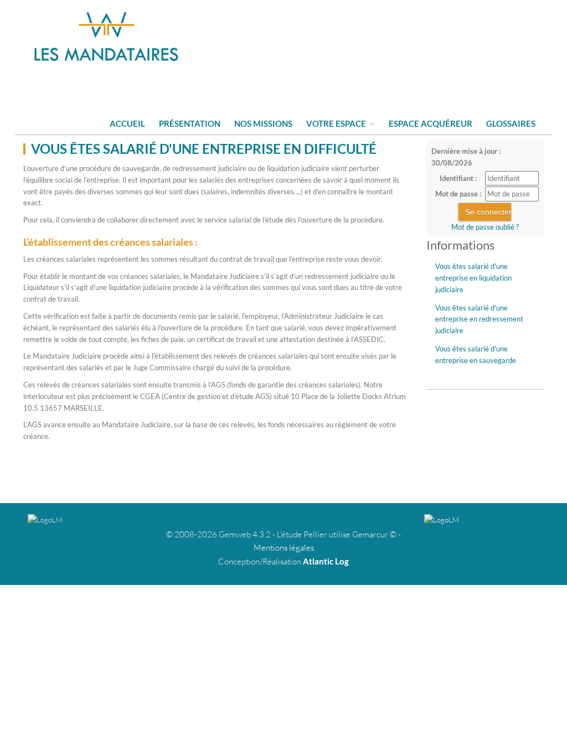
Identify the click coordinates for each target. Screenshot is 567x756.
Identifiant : (458, 178)
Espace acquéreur (430, 123)
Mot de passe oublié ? (485, 226)
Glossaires (510, 123)
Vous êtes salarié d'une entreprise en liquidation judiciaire (473, 278)
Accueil (127, 123)
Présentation (189, 123)
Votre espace (337, 123)
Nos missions (263, 123)
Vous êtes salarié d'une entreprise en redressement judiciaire (479, 319)
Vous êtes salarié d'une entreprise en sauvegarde (475, 354)
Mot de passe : (458, 193)
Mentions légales (284, 547)
